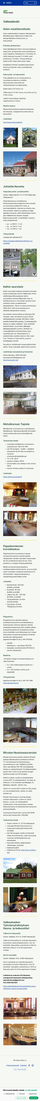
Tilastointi (22, 1094)
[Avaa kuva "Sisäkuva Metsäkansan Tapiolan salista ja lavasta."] (20, 494)
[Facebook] (29, 1065)
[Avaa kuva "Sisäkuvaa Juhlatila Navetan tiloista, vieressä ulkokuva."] (20, 263)
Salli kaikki (33, 1098)
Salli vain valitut (21, 1098)
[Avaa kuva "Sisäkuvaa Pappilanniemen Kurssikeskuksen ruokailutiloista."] (20, 700)
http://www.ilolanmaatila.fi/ (12, 122)
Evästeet (23, 1065)
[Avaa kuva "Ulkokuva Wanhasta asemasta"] (20, 164)
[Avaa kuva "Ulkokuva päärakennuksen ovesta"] (29, 137)
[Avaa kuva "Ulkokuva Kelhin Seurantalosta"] (20, 376)
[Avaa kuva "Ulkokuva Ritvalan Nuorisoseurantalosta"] (20, 870)
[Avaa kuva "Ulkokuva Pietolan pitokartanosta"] (10, 137)
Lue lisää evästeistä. (31, 1090)
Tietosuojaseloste (12, 1065)
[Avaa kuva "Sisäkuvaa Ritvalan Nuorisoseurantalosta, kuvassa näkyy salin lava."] (20, 899)
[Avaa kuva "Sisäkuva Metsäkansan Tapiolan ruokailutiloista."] (20, 523)
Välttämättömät (9, 1094)
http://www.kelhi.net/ (10, 360)
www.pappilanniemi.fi (11, 683)
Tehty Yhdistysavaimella (20, 1069)
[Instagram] (33, 1065)
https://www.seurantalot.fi (12, 477)
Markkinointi (33, 1094)
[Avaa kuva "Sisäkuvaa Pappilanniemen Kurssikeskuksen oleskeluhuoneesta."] (20, 730)
